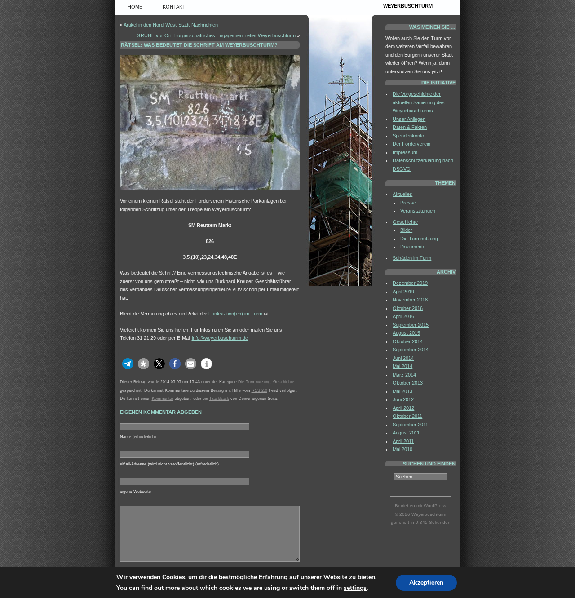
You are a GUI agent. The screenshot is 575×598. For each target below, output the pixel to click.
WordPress (435, 505)
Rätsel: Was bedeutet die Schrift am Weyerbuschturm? (199, 45)
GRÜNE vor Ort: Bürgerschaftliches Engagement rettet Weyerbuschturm (216, 35)
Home (135, 6)
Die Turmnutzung (254, 382)
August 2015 (406, 333)
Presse (408, 202)
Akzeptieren (426, 582)
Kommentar (162, 398)
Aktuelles (402, 194)
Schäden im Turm (412, 258)
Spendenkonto (408, 135)
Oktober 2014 (408, 341)
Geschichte (283, 382)
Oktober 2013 (408, 382)
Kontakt (174, 6)
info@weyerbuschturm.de (220, 338)
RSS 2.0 (259, 390)
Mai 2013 (402, 391)
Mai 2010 (402, 449)
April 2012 (403, 408)
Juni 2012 (403, 399)
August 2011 (406, 432)
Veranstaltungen (417, 210)
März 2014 (404, 374)
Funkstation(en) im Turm (235, 313)
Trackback (219, 398)
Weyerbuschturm (408, 6)
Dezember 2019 (410, 283)
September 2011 (410, 424)
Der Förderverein (411, 143)
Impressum (405, 152)
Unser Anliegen (409, 119)
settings (355, 588)
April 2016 (403, 316)
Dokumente (412, 246)
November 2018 (410, 299)
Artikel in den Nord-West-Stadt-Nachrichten (171, 24)
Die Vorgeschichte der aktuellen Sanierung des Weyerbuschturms (419, 102)
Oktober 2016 (408, 308)
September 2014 (411, 349)
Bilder (406, 230)
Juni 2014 (403, 358)
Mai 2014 (402, 366)
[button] (127, 363)
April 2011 (403, 441)
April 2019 (403, 291)
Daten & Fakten (410, 127)
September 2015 (411, 325)
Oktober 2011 (407, 416)
